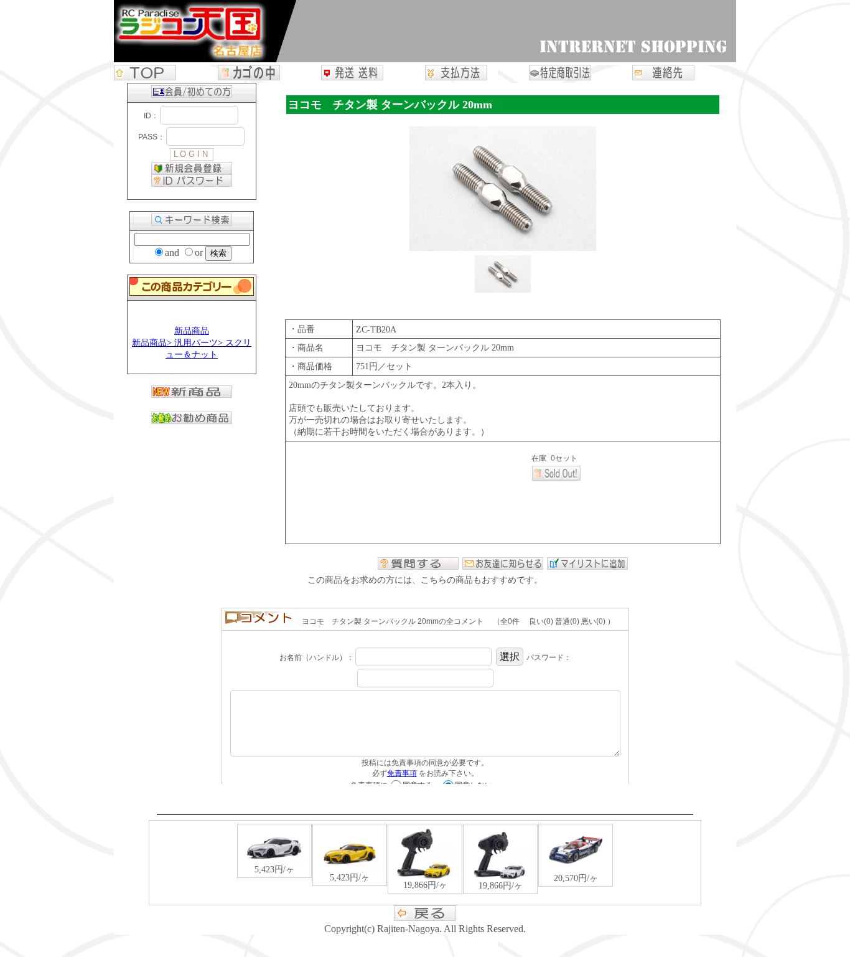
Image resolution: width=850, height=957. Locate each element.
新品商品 (191, 331)
